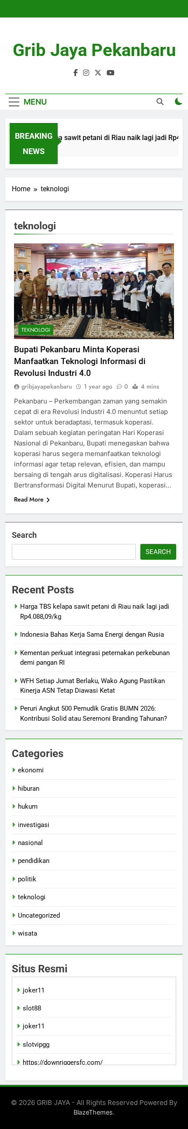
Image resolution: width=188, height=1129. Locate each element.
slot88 (32, 1008)
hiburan (28, 788)
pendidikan (33, 861)
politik (27, 879)
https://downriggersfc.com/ (63, 1062)
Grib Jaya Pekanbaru (94, 50)
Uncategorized (39, 915)
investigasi (33, 825)
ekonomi (31, 770)
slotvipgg (36, 1044)
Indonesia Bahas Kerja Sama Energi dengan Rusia (92, 634)
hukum (28, 806)
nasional (30, 843)
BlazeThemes (93, 1112)
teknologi (35, 330)
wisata (27, 933)
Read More (29, 499)
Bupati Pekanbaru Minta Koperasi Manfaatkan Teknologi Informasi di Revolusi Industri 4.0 (80, 361)
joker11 (34, 990)
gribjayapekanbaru (46, 386)
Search (24, 535)
